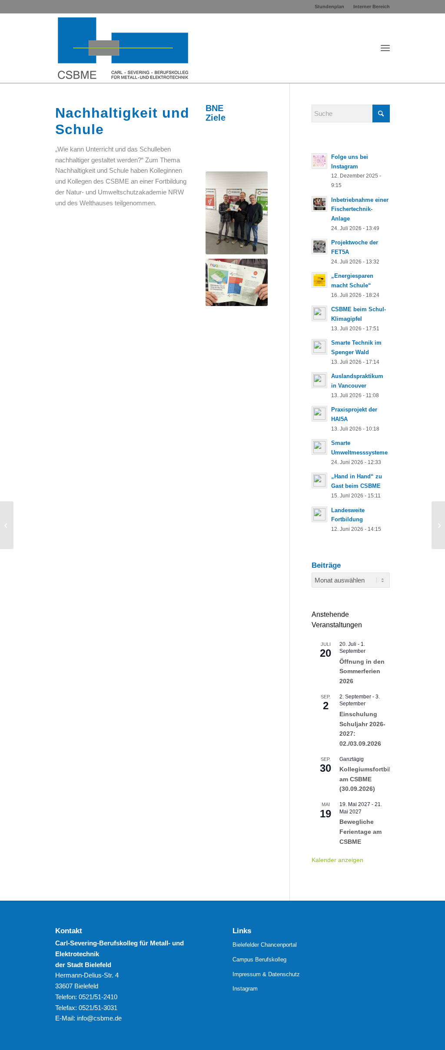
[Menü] (385, 48)
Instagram (245, 988)
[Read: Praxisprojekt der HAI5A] (319, 413)
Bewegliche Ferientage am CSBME (360, 831)
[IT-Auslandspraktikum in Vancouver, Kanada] (6, 525)
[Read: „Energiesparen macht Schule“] (319, 280)
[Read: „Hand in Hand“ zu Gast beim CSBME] (319, 480)
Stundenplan (329, 6)
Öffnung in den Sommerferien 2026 (362, 671)
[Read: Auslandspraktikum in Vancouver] (319, 380)
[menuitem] (329, 6)
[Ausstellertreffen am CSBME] (438, 525)
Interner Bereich (371, 6)
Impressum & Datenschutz (266, 974)
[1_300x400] (237, 212)
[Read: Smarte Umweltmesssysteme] (319, 447)
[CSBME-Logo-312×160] (123, 48)
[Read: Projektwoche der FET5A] (319, 246)
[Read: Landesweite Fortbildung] (319, 514)
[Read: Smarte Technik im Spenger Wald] (319, 347)
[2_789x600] (237, 282)
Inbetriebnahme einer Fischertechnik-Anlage (360, 209)
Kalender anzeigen (337, 859)
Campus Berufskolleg (259, 959)
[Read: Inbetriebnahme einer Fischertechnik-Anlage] (319, 204)
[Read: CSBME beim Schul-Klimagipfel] (319, 313)
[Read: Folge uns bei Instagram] (319, 161)
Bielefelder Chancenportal (264, 944)
